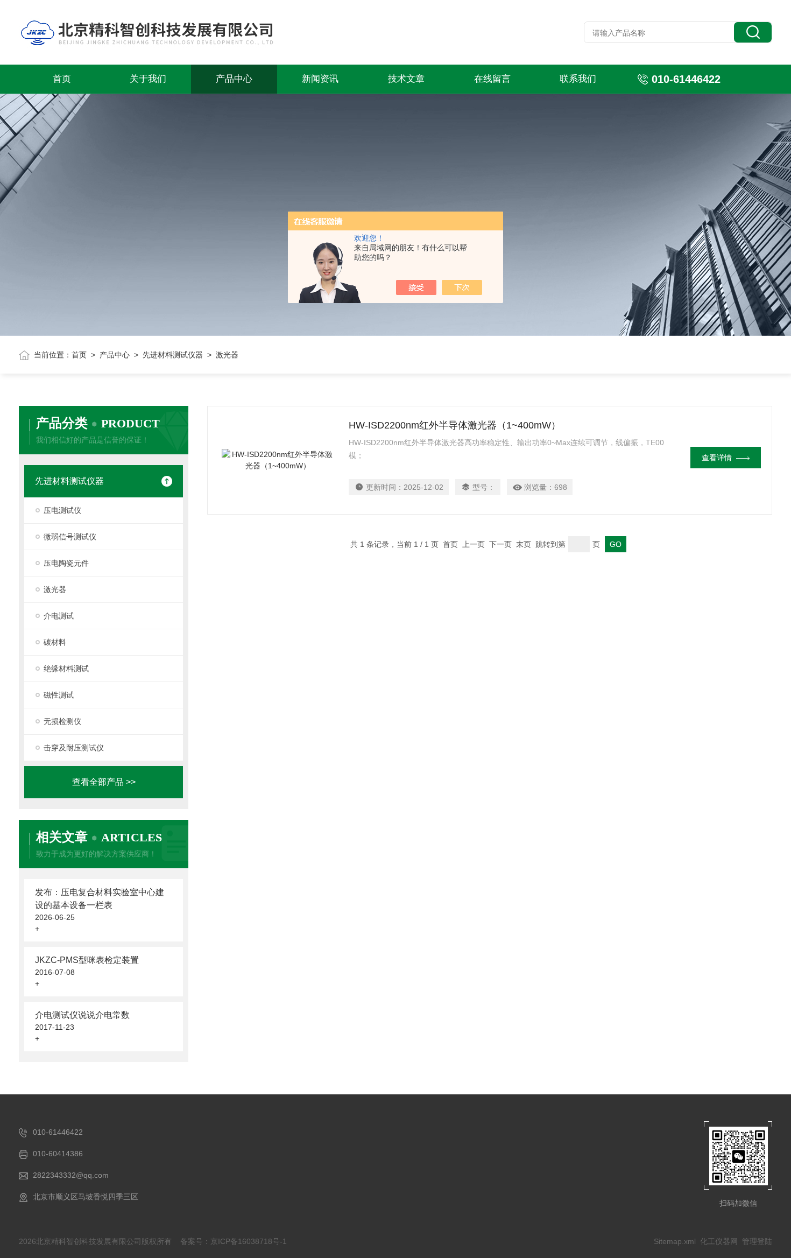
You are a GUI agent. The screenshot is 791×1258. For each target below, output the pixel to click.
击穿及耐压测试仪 (74, 747)
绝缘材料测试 (66, 668)
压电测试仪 (62, 510)
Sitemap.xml (675, 1241)
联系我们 (578, 79)
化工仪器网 (719, 1241)
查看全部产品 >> (104, 781)
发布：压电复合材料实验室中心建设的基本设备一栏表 (99, 899)
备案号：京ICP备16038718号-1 (233, 1241)
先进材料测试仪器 (173, 354)
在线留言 (492, 79)
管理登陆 (757, 1241)
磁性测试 (59, 695)
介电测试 (59, 616)
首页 (62, 79)
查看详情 (717, 457)
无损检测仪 (62, 721)
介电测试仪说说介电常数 (82, 1015)
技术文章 (406, 79)
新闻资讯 (320, 79)
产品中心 (234, 79)
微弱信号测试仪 (70, 536)
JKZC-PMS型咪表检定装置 (87, 960)
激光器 (55, 589)
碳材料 (55, 642)
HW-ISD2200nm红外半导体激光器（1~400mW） (455, 425)
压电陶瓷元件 (66, 563)
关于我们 (148, 79)
